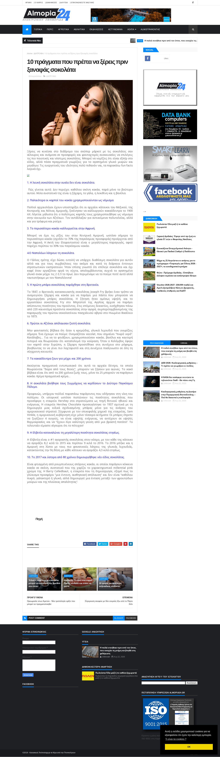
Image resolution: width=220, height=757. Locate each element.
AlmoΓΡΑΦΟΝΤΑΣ (150, 29)
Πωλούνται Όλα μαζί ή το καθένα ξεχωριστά (116, 673)
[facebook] (193, 2)
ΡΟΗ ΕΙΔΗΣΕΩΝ (157, 343)
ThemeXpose (69, 753)
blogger (118, 618)
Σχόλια (184, 343)
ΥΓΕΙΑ (126, 41)
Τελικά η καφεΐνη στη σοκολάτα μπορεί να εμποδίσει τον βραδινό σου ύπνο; (44, 583)
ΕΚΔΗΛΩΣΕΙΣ (96, 29)
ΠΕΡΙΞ (50, 29)
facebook (131, 618)
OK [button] (189, 747)
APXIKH (28, 2)
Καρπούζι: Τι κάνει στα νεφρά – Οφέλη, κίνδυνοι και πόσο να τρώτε (79, 583)
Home (29, 53)
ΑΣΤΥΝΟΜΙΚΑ (115, 29)
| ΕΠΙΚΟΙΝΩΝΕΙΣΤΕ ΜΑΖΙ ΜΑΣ (82, 2)
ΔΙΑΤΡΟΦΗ (38, 53)
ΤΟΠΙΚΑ (38, 29)
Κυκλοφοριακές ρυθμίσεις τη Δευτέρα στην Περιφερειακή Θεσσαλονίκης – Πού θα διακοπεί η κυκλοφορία (178, 394)
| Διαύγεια (63, 2)
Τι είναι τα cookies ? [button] (175, 739)
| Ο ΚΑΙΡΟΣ (38, 2)
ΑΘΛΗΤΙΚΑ (79, 29)
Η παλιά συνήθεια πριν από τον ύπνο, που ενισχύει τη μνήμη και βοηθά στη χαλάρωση (172, 41)
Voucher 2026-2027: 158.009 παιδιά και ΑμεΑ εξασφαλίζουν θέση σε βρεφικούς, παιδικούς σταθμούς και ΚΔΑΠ (175, 288)
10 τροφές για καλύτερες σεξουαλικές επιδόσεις (110, 584)
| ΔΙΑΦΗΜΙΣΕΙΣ (51, 2)
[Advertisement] (81, 557)
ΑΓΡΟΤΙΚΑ (63, 29)
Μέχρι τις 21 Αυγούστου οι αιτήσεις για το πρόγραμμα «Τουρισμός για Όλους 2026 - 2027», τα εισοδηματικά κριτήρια (176, 263)
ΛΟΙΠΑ (130, 29)
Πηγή (39, 519)
